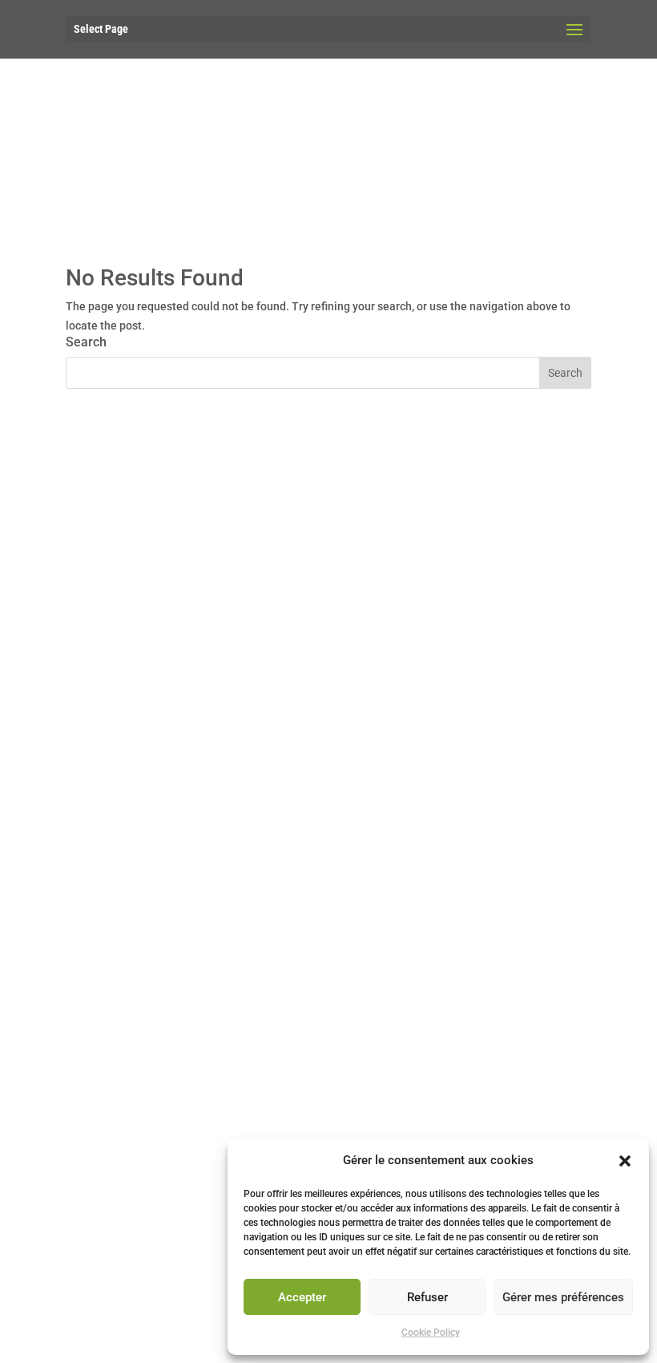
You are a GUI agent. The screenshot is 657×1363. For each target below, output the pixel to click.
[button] (625, 1161)
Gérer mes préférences (563, 1297)
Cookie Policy (430, 1332)
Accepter (302, 1297)
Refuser (427, 1297)
